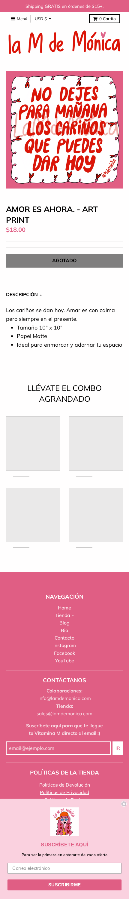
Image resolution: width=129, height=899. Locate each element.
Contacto (64, 638)
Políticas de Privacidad (64, 792)
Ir (118, 748)
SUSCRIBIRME (64, 884)
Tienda (62, 615)
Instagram (64, 645)
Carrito (107, 18)
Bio (64, 630)
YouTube (64, 661)
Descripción (22, 294)
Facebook (64, 653)
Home (64, 608)
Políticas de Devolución (64, 785)
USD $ (41, 18)
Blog (64, 623)
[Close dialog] (124, 804)
